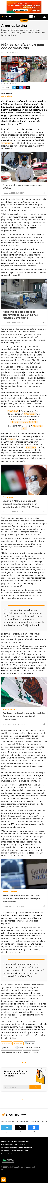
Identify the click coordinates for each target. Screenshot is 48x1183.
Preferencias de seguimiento (12, 1154)
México (20, 1048)
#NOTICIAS (12, 411)
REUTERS (6, 83)
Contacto (21, 1144)
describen (31, 447)
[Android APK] (8, 1160)
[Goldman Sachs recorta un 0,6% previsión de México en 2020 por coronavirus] (24, 874)
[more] (44, 192)
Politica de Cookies (25, 1147)
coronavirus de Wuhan (33, 1048)
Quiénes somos (7, 1141)
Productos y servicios (9, 1144)
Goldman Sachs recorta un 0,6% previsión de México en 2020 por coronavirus (21, 898)
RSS (26, 1151)
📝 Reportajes (29, 1043)
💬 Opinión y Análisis (9, 1048)
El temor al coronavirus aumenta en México (23, 187)
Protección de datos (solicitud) (12, 1151)
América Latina (10, 709)
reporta (12, 439)
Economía (35, 1121)
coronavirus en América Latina (11, 1052)
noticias (35, 1052)
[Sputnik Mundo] (7, 18)
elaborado (6, 143)
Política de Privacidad (9, 1147)
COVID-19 (27, 1052)
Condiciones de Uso (21, 1141)
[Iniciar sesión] (35, 16)
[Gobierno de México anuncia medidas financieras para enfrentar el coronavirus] (24, 692)
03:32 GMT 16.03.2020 (9, 53)
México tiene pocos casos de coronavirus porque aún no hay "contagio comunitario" (20, 314)
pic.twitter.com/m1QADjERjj (24, 422)
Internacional (18, 1043)
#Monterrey (29, 413)
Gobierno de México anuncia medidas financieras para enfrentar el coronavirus (24, 716)
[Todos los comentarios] (3, 1179)
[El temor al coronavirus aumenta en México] (24, 167)
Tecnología (8, 497)
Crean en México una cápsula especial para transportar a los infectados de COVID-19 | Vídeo (21, 503)
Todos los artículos (6, 96)
